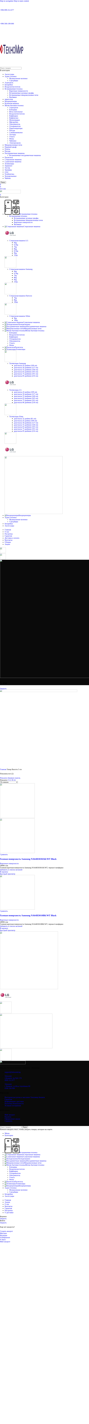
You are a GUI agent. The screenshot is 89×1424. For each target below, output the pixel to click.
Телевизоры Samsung (17, 363)
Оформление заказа (12, 1119)
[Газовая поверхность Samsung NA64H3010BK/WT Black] (17, 909)
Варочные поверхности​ (23, 222)
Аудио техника (10, 76)
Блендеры (13, 110)
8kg (15, 249)
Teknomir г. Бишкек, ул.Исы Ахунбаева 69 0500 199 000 (17, 1086)
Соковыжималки (16, 132)
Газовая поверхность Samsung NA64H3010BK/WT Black (28, 915)
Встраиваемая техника (13, 89)
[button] (4, 872)
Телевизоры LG (15, 390)
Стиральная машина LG (18, 241)
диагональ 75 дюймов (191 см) (26, 374)
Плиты (7, 149)
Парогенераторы (15, 128)
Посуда (12, 130)
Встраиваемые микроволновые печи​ (28, 220)
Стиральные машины (13, 159)
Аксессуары (9, 74)
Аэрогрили (13, 108)
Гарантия (8, 1099)
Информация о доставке (14, 1101)
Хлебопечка (9, 174)
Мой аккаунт (10, 1115)
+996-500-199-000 (7, 24)
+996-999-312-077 (7, 10)
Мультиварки (14, 120)
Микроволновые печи (13, 145)
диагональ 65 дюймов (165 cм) (26, 372)
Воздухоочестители (17, 114)
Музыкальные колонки (18, 78)
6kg (15, 243)
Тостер (7, 168)
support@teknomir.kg (13, 1072)
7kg (15, 247)
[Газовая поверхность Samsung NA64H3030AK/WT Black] (17, 817)
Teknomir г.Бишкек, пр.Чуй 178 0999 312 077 (13, 1078)
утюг (7, 172)
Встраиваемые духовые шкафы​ (26, 218)
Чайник (8, 178)
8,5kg (16, 251)
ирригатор (9, 99)
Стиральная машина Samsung (20, 269)
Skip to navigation (7, 1)
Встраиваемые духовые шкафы (21, 93)
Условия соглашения (13, 1106)
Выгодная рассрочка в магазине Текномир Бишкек (25, 1097)
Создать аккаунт (6, 1231)
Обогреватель (14, 124)
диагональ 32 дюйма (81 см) (25, 419)
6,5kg (16, 245)
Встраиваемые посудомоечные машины (25, 155)
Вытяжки (13, 97)
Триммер (8, 170)
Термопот (8, 166)
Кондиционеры (11, 101)
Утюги (12, 137)
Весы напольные (16, 112)
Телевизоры (9, 164)
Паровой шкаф (10, 147)
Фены (11, 139)
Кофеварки (13, 116)
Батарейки (9, 85)
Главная (3, 769)
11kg (15, 255)
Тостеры (12, 135)
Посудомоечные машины (15, 153)
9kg (15, 253)
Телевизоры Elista (16, 417)
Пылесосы (9, 157)
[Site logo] (11, 66)
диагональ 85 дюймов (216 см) (26, 376)
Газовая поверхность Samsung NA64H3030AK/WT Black (28, 859)
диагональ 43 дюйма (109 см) (25, 365)
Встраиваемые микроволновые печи (23, 95)
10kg (16, 302)
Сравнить (8, 1121)
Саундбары (13, 81)
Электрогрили (15, 143)
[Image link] (10, 238)
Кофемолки (13, 118)
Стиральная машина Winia (19, 316)
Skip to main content (21, 1)
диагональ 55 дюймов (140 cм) (26, 370)
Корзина (8, 1117)
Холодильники (10, 176)
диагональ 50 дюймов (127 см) (26, 368)
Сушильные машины (13, 162)
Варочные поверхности (18, 91)
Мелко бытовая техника (14, 105)
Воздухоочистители (12, 87)
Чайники (12, 141)
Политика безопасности (14, 1104)
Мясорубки (13, 122)
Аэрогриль (9, 83)
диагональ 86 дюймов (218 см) (26, 402)
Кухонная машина (12, 103)
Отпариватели (15, 126)
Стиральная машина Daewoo (20, 296)
